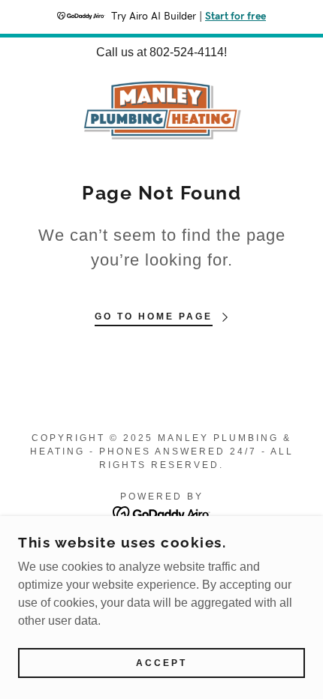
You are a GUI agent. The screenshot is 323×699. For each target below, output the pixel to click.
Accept (161, 663)
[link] (162, 110)
